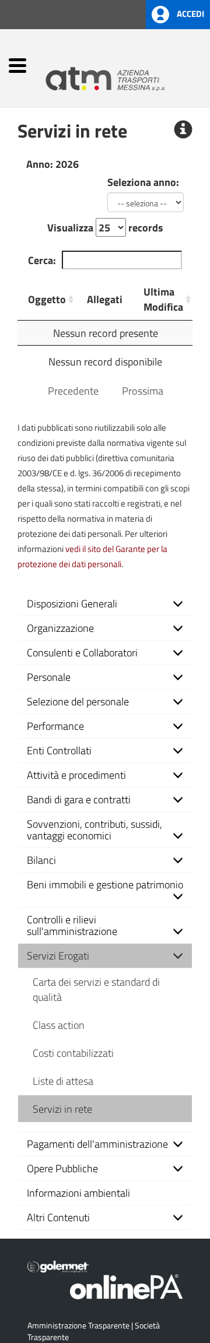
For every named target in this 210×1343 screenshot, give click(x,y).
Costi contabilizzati (73, 1053)
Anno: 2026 (52, 163)
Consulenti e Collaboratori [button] (82, 652)
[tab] (105, 603)
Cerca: (42, 260)
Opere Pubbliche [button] (62, 1168)
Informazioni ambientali (78, 1192)
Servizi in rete (62, 1109)
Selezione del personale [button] (78, 701)
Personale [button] (49, 677)
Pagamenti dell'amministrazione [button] (97, 1143)
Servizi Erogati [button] (58, 955)
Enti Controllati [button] (59, 750)
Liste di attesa (63, 1081)
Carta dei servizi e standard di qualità (96, 989)
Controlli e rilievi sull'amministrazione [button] (72, 925)
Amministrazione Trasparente (78, 1325)
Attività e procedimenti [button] (76, 775)
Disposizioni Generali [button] (72, 603)
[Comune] (119, 74)
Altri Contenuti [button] (58, 1217)
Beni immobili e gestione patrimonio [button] (105, 884)
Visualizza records (105, 227)
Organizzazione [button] (60, 628)
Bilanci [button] (41, 860)
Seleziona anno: (143, 181)
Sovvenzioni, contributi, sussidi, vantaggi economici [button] (94, 829)
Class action (59, 1025)
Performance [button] (55, 726)
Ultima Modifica (163, 299)
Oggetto (47, 299)
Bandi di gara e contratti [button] (79, 799)
